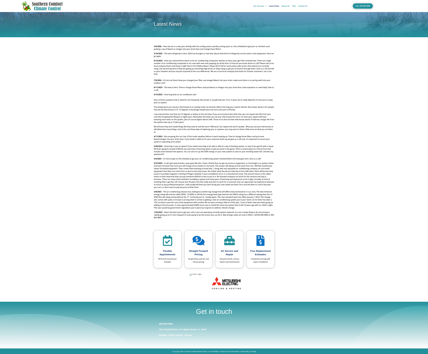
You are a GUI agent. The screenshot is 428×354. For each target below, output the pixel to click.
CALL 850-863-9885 (362, 6)
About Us (286, 6)
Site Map (253, 351)
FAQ (294, 6)
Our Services (258, 6)
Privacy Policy (245, 351)
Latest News (274, 6)
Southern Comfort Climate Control (196, 351)
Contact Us (302, 6)
